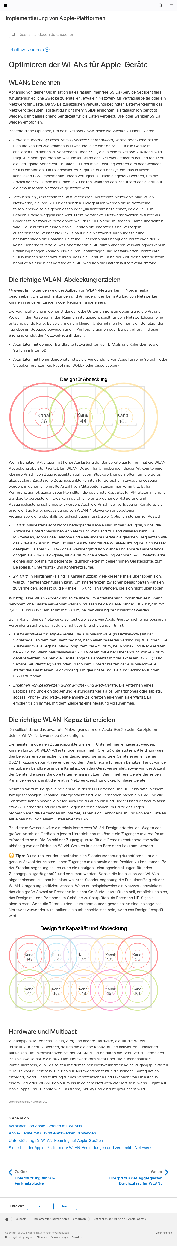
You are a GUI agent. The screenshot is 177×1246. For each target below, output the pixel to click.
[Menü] (171, 5)
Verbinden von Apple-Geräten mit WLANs (45, 1126)
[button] (160, 5)
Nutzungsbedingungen (18, 1237)
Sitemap (42, 1237)
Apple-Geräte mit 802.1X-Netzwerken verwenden (52, 1133)
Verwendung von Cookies (66, 1237)
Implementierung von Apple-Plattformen (55, 18)
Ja (38, 1206)
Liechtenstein (164, 1232)
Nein (65, 1206)
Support (21, 1219)
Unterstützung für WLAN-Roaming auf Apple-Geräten (56, 1140)
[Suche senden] (13, 34)
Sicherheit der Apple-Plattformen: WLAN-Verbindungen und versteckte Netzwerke (81, 1147)
